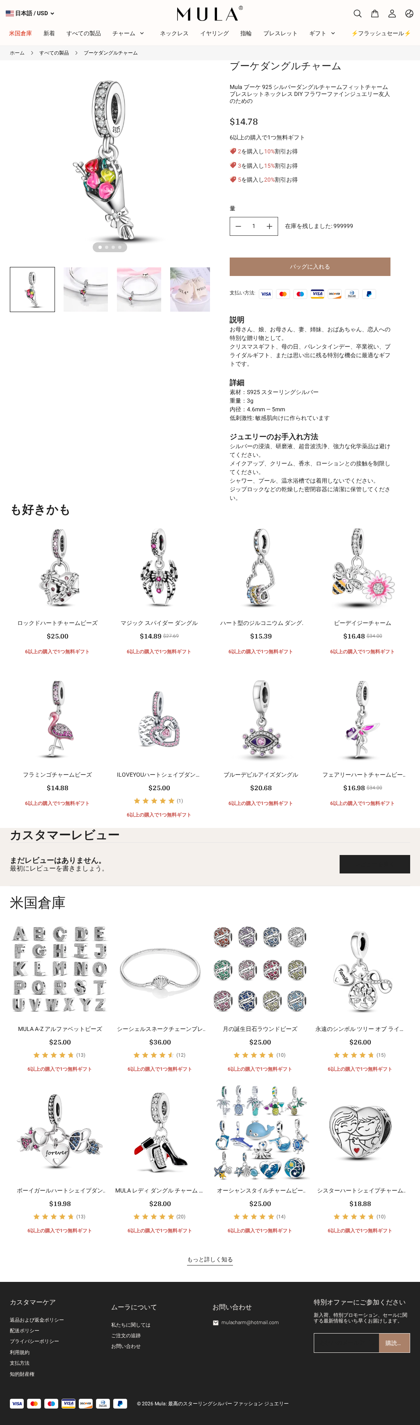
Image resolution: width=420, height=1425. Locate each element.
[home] (210, 13)
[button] (32, 289)
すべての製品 (54, 53)
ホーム (17, 53)
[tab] (100, 247)
